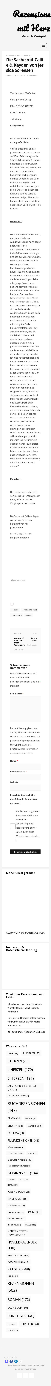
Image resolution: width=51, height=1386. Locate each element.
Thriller (29, 1324)
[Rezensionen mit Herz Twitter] (25, 1375)
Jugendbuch (18, 1191)
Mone (10, 75)
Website (14, 782)
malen (30, 1224)
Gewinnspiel (22, 1173)
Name (14, 761)
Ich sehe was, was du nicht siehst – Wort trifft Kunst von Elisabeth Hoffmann (25, 1008)
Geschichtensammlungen (18, 1166)
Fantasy (15, 1133)
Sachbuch (17, 1307)
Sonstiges (20, 1315)
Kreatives (15, 1212)
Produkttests (18, 1255)
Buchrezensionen (13, 55)
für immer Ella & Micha (26, 301)
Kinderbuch (17, 1198)
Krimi (34, 1212)
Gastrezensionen (15, 1153)
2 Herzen (31, 1053)
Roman (28, 615)
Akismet (27, 744)
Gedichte (32, 1153)
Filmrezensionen (23, 1140)
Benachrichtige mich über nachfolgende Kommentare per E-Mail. (23, 799)
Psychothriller (18, 1261)
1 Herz (12, 1053)
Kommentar (17, 693)
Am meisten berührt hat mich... (21, 1087)
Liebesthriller (14, 1225)
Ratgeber (18, 1269)
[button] (6, 1361)
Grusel (11, 1180)
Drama (13, 1118)
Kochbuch (16, 1205)
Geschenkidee (19, 1159)
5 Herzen (15, 610)
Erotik (15, 1125)
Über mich (12, 1330)
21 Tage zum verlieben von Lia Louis (26, 1031)
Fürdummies (15, 1147)
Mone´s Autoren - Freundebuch (17, 1233)
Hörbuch (12, 1185)
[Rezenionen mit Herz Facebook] (19, 1375)
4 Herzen (20, 1069)
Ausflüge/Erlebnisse (18, 1096)
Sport (11, 1324)
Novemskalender (22, 1245)
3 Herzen (17, 1061)
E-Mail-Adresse (18, 771)
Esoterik (35, 1125)
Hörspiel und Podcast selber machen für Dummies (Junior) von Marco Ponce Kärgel (26, 1021)
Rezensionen (26, 55)
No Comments (32, 75)
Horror (24, 1180)
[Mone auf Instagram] (31, 1375)
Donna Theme (39, 1365)
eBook (30, 1118)
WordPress (31, 1369)
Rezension (12, 1276)
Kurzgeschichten (16, 1218)
